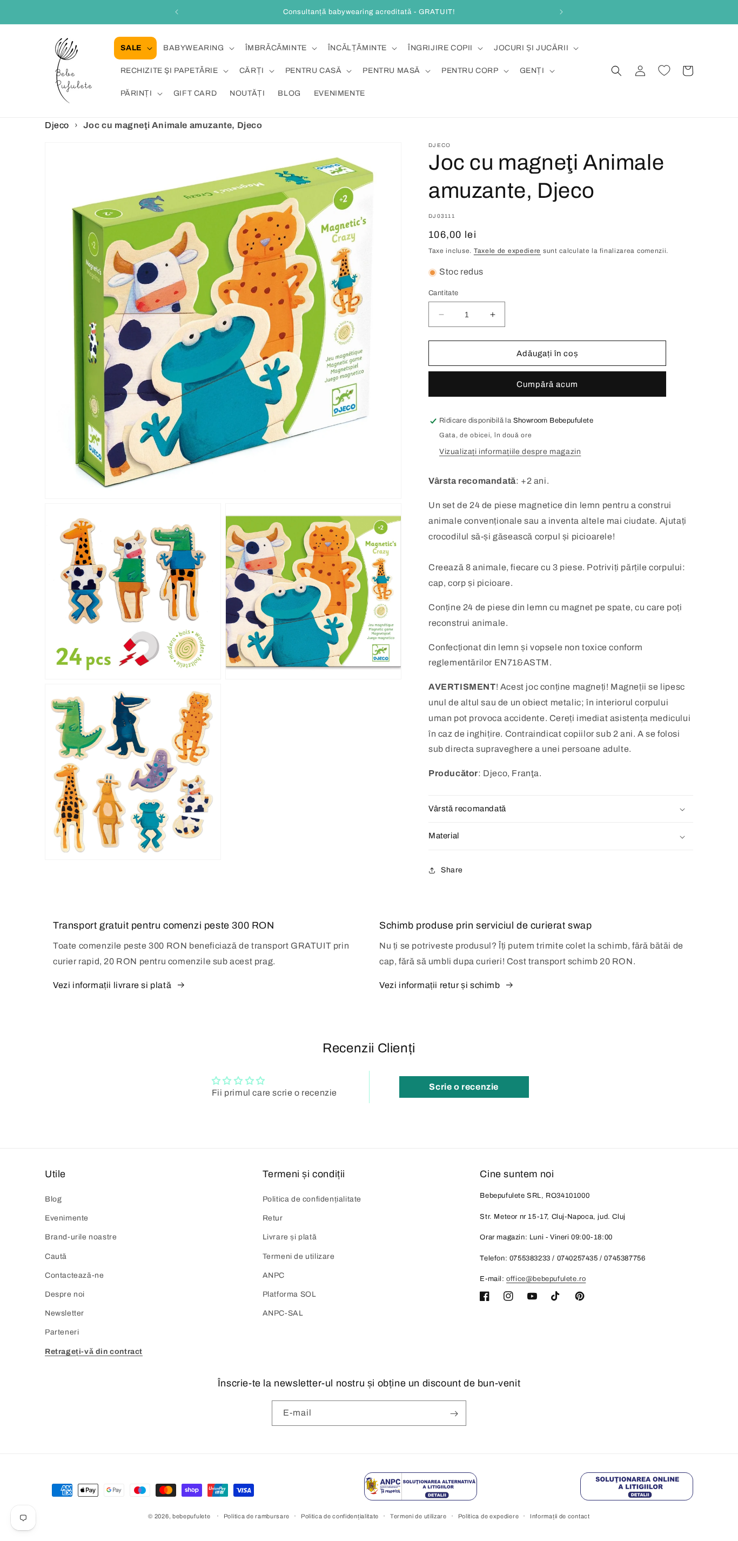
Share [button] (452, 870)
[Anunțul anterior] (177, 12)
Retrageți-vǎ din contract (94, 1351)
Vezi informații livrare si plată (112, 985)
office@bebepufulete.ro (546, 1279)
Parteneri (62, 1333)
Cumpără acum (547, 385)
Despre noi (65, 1295)
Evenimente (67, 1219)
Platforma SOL (290, 1295)
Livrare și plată (290, 1237)
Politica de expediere (488, 1515)
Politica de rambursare (257, 1515)
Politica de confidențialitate (312, 1200)
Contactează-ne (74, 1275)
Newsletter (64, 1314)
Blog (53, 1200)
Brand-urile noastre (81, 1237)
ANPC (274, 1275)
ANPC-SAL (283, 1314)
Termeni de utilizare (299, 1256)
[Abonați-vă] (454, 1413)
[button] (135, 48)
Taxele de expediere (507, 251)
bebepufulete (191, 1516)
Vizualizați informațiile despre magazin (510, 452)
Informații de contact (560, 1515)
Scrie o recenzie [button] (464, 1086)
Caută (56, 1256)
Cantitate (443, 293)
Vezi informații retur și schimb (439, 985)
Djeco (57, 125)
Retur (273, 1219)
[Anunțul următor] (561, 12)
